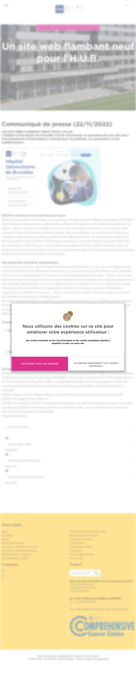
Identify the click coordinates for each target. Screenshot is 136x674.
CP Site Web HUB (19, 444)
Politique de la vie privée (84, 535)
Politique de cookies (81, 539)
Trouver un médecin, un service (20, 546)
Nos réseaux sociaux (81, 546)
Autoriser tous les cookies (40, 363)
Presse (5, 539)
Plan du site (76, 558)
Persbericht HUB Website (24, 460)
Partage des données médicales (88, 531)
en (3, 571)
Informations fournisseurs (16, 554)
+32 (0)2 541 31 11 (81, 573)
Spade (88, 659)
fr (126, 5)
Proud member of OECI (15, 558)
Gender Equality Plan (82, 554)
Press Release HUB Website (25, 476)
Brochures (76, 550)
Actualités (7, 535)
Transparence (77, 543)
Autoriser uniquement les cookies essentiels (96, 364)
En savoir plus (68, 350)
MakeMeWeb (103, 659)
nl (3, 578)
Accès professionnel (13, 543)
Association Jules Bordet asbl (19, 550)
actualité (45, 27)
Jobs (4, 531)
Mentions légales (66, 659)
